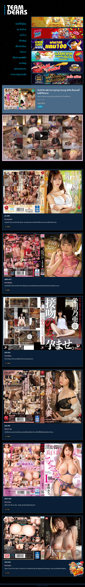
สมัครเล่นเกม (20, 68)
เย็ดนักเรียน (20, 46)
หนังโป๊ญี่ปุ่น (20, 23)
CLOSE (82, 562)
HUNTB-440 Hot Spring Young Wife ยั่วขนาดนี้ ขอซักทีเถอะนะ (58, 91)
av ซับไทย (21, 29)
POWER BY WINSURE (42, 585)
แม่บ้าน (23, 35)
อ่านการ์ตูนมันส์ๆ (18, 74)
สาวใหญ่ (22, 63)
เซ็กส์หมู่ (22, 40)
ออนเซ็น (40, 106)
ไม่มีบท (23, 51)
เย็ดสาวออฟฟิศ (19, 57)
